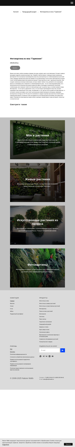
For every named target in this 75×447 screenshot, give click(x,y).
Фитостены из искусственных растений (49, 306)
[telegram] (43, 356)
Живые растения (37, 179)
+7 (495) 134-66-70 (49, 377)
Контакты (12, 351)
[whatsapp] (40, 356)
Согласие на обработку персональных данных (22, 357)
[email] (52, 356)
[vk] (46, 356)
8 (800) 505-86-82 (59, 377)
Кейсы (11, 311)
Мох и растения (37, 135)
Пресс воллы (42, 319)
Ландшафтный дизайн (45, 324)
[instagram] (49, 356)
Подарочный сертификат (16, 314)
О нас (11, 308)
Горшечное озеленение (45, 321)
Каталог (16, 12)
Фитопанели (42, 314)
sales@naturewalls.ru (48, 379)
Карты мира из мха (44, 329)
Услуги (11, 306)
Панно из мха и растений (45, 311)
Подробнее (5, 444)
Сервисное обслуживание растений (48, 339)
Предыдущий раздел (29, 12)
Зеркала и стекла (43, 327)
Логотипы (41, 316)
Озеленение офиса (44, 332)
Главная (12, 301)
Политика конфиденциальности (18, 354)
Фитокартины (38, 264)
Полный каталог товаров (45, 341)
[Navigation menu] (72, 3)
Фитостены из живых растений (47, 303)
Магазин (12, 303)
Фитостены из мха (44, 301)
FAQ (11, 349)
